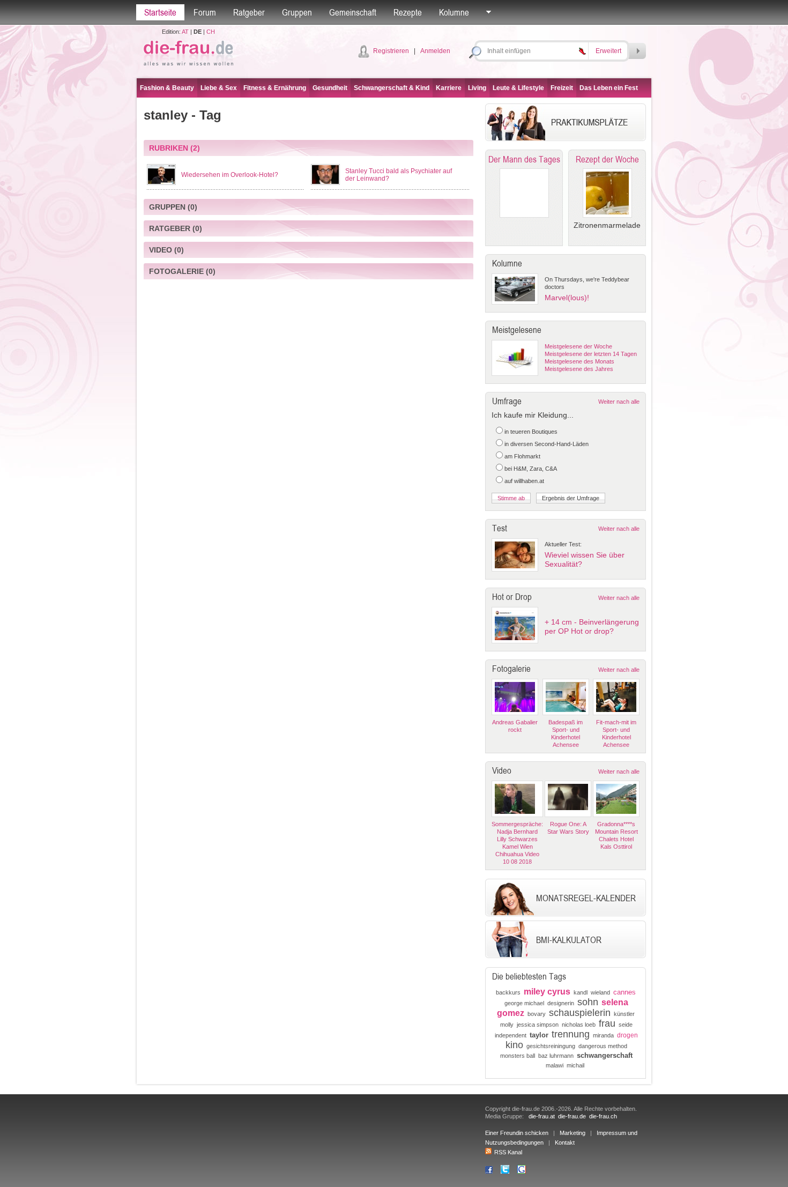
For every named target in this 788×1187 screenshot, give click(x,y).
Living (477, 88)
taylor (539, 1035)
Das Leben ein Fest (608, 88)
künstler (624, 1014)
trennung (571, 1034)
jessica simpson (538, 1024)
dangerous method (602, 1046)
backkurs (508, 992)
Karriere (449, 88)
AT (185, 31)
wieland (600, 992)
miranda (603, 1035)
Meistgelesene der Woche (578, 346)
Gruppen (297, 12)
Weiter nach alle (619, 401)
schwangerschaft (605, 1055)
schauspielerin (580, 1012)
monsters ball (517, 1055)
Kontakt (565, 1142)
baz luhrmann (556, 1055)
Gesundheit (330, 88)
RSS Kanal (508, 1152)
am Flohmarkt (522, 456)
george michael (524, 1003)
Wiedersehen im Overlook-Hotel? (229, 175)
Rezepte (407, 12)
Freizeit (562, 88)
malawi (554, 1065)
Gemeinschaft (352, 12)
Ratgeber (249, 12)
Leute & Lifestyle (518, 88)
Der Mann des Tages (524, 159)
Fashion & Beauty (167, 88)
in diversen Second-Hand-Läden (546, 444)
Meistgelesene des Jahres (579, 369)
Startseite (160, 12)
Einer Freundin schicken (516, 1133)
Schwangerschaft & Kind (391, 88)
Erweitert (608, 51)
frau (607, 1023)
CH (210, 31)
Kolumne (454, 12)
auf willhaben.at (524, 481)
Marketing (572, 1133)
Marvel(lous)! (567, 297)
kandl (581, 992)
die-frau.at (542, 1116)
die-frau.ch (603, 1116)
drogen (627, 1035)
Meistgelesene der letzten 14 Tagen (591, 354)
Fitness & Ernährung (274, 88)
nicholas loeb (579, 1024)
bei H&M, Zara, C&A (530, 468)
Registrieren (391, 51)
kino (514, 1045)
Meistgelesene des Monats (579, 361)
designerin (560, 1003)
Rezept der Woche (607, 159)
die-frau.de (572, 1116)
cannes (624, 992)
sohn (587, 1002)
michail (575, 1065)
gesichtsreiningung (550, 1046)
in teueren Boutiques (530, 431)
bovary (536, 1014)
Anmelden (435, 51)
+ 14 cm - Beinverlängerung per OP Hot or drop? (592, 626)
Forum (205, 12)
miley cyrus (547, 991)
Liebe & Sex (218, 88)
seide (626, 1024)
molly (507, 1024)
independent (510, 1035)
